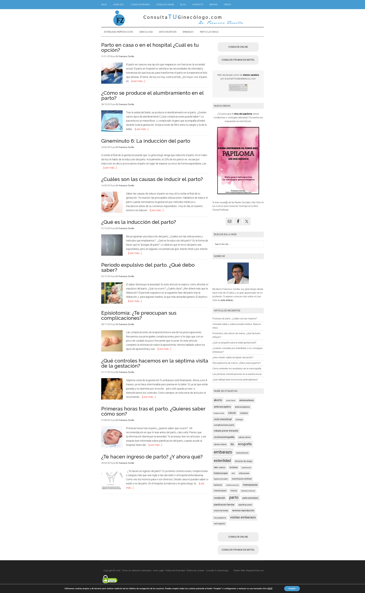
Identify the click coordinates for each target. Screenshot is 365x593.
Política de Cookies (195, 570)
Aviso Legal (158, 570)
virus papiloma (220, 518)
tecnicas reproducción (243, 510)
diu (232, 444)
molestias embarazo (248, 491)
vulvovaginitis (219, 524)
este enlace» (227, 300)
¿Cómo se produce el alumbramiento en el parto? (152, 95)
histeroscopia (221, 473)
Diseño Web (239, 570)
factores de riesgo (243, 461)
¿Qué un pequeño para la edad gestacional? (234, 342)
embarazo (223, 452)
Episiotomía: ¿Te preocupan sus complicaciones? (138, 315)
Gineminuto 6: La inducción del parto (145, 141)
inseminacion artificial (242, 479)
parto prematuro (250, 498)
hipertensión (246, 468)
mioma (234, 490)
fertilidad (234, 467)
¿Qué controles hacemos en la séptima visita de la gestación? (154, 363)
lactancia (218, 485)
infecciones (244, 473)
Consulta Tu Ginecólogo (217, 570)
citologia (239, 419)
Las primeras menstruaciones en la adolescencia (236, 374)
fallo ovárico (219, 467)
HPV (233, 473)
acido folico (230, 401)
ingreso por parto (221, 479)
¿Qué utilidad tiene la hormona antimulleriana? (235, 379)
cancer (232, 412)
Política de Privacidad (175, 570)
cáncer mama (220, 444)
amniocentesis (246, 400)
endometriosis (242, 453)
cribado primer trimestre (226, 430)
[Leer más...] (138, 81)
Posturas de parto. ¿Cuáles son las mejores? (234, 318)
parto (233, 497)
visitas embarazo (243, 517)
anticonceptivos (242, 407)
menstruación (220, 490)
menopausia (250, 484)
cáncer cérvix (244, 437)
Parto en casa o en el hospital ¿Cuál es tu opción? (150, 47)
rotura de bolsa (221, 510)
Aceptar (292, 588)
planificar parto (245, 505)
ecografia (245, 444)
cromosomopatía (224, 437)
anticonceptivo (222, 406)
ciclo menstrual (223, 419)
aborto (218, 400)
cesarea (244, 413)
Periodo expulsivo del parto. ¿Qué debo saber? (148, 267)
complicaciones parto (224, 425)
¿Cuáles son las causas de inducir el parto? (152, 179)
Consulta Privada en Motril (238, 60)
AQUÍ (269, 588)
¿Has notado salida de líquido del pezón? (232, 357)
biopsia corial (219, 413)
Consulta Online (238, 47)
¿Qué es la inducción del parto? (138, 222)
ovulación (219, 497)
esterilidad (222, 460)
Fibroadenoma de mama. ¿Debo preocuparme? (236, 363)
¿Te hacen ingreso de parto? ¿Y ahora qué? (152, 457)
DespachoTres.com (255, 570)
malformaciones (232, 485)
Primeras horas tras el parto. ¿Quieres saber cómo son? (153, 411)
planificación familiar (224, 504)
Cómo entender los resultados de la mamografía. (237, 368)
